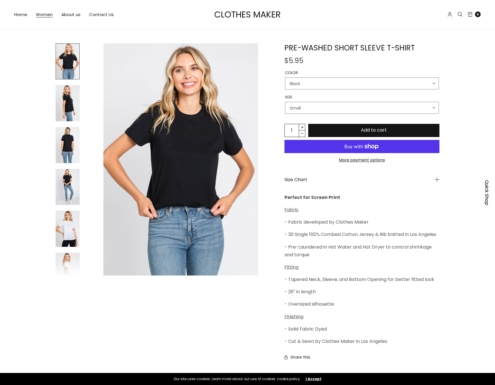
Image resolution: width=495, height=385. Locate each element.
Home (20, 14)
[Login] (450, 14)
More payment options (362, 160)
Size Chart (295, 179)
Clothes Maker (247, 14)
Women (44, 14)
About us (70, 14)
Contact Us (101, 14)
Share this (300, 357)
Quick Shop (486, 192)
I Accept (313, 379)
